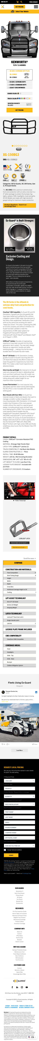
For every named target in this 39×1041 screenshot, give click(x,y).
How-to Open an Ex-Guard (19, 913)
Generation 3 (19, 891)
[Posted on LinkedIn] (36, 692)
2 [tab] (14, 146)
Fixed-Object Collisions (19, 954)
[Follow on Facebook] (12, 987)
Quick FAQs (19, 972)
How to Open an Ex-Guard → (19, 543)
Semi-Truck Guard (19, 893)
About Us (19, 931)
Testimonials (19, 937)
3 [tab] (16, 146)
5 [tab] (20, 146)
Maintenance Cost (19, 952)
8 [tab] (26, 146)
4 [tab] (18, 146)
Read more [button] (5, 701)
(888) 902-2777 (4, 2)
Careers (19, 933)
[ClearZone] (19, 168)
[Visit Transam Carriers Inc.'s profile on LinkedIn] (4, 692)
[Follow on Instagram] (22, 987)
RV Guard (19, 897)
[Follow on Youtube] (27, 987)
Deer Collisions (19, 956)
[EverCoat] (16, 178)
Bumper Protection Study (19, 950)
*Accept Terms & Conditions (14, 850)
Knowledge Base (26, 873)
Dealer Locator (20, 941)
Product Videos (19, 921)
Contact (19, 968)
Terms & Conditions (9, 862)
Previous (17, 149)
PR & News (19, 935)
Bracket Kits (19, 901)
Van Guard (19, 899)
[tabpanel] (19, 126)
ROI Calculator (19, 958)
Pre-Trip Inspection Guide (19, 911)
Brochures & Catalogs (19, 919)
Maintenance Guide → (19, 547)
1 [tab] (12, 146)
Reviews (19, 939)
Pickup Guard (19, 895)
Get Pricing (20, 7)
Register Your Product (19, 917)
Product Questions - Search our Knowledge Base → (15, 205)
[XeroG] (29, 168)
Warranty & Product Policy (19, 915)
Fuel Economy (19, 960)
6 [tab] (22, 146)
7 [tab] (24, 146)
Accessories (19, 903)
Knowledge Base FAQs (19, 974)
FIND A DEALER (33, 2)
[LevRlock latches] (7, 178)
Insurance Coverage (19, 923)
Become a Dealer (19, 970)
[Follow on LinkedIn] (17, 987)
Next (20, 149)
